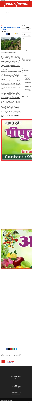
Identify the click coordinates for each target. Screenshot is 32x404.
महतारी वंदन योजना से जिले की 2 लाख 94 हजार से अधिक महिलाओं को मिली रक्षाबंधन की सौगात (28, 83)
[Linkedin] (14, 349)
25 (24, 35)
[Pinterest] (11, 349)
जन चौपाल (20, 7)
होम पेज (6, 7)
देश (11, 7)
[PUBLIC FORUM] (1, 31)
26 (25, 35)
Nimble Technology (10, 400)
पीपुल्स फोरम (18, 7)
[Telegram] (16, 349)
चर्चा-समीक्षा (15, 7)
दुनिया (13, 7)
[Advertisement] (16, 19)
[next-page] (23, 72)
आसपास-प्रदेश (9, 7)
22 (30, 34)
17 (22, 34)
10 (22, 33)
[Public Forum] (16, 4)
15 (30, 33)
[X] (29, 0)
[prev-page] (22, 72)
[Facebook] (26, 0)
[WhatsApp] (13, 349)
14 (28, 33)
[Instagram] (28, 0)
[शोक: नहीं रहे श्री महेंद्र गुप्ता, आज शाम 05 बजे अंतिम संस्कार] (26, 46)
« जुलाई (23, 38)
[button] (30, 7)
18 (24, 34)
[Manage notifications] (30, 402)
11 (24, 33)
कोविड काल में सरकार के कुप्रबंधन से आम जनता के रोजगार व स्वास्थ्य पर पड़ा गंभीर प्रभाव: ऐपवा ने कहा (5, 356)
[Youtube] (30, 0)
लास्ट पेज (25, 7)
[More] (11, 34)
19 (25, 34)
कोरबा (2, 12)
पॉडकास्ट (23, 7)
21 (28, 34)
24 (22, 35)
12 (25, 33)
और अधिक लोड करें (26, 93)
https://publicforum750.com (10, 362)
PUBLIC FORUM (4, 31)
